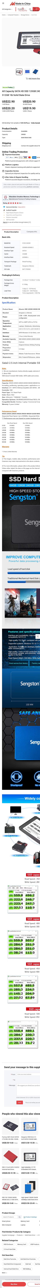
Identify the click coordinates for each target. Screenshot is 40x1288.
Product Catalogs (31, 1217)
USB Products (34, 1244)
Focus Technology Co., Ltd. (26, 1280)
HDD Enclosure (8, 1244)
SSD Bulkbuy (27, 1269)
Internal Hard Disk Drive (11, 1269)
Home (3, 15)
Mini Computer (6, 1225)
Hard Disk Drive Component (12, 1264)
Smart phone (6, 1221)
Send (19, 1102)
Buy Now (14, 1284)
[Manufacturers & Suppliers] (20, 4)
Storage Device (25, 15)
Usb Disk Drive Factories (28, 1259)
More (4, 1273)
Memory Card (25, 1221)
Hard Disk (34, 15)
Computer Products (13, 15)
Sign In (5, 222)
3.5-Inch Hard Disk (9, 1249)
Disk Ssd (28, 1264)
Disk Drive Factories (10, 1259)
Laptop (23, 1225)
